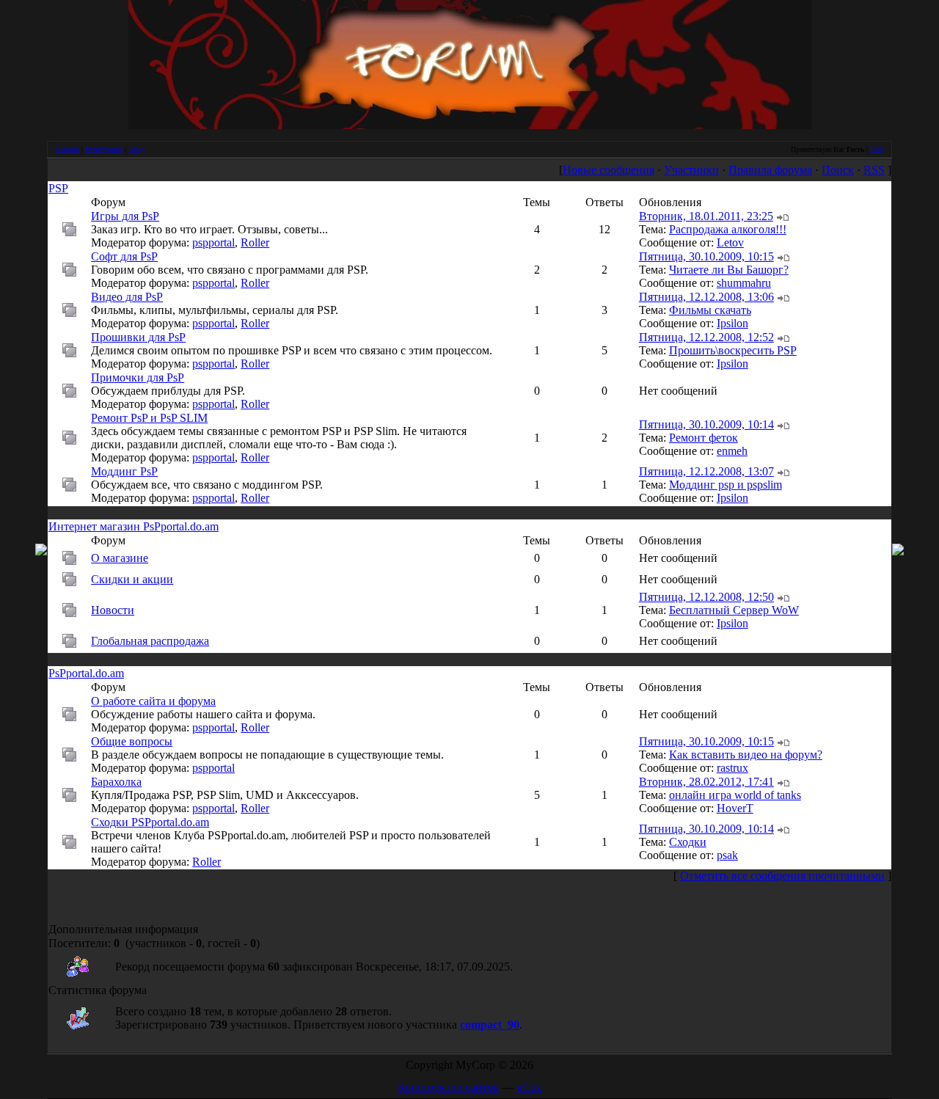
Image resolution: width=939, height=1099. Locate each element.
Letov (730, 242)
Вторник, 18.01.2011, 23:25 (706, 216)
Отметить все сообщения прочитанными (782, 875)
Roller (255, 242)
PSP (58, 188)
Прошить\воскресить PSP (733, 350)
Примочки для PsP (137, 377)
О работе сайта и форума (153, 701)
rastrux (732, 768)
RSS (877, 149)
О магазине (119, 558)
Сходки (687, 842)
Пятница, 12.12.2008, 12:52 (706, 337)
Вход (136, 149)
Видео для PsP (127, 297)
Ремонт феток (703, 437)
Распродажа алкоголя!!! (727, 229)
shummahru (744, 283)
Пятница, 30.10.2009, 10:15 (706, 256)
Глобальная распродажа (150, 641)
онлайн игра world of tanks (735, 795)
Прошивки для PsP (138, 337)
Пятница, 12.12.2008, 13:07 (706, 471)
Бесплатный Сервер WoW (734, 610)
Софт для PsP (124, 256)
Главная (67, 149)
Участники (691, 170)
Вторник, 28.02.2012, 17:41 (706, 781)
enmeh (732, 451)
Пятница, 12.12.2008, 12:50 (706, 597)
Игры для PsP (125, 216)
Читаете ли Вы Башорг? (729, 269)
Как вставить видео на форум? (745, 754)
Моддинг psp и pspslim (725, 484)
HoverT (735, 808)
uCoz (528, 1087)
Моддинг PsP (124, 471)
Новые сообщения (608, 170)
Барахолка (116, 781)
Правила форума (770, 170)
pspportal (213, 242)
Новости (112, 610)
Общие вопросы (131, 741)
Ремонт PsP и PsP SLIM (149, 418)
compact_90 (489, 1024)
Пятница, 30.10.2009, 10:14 (706, 424)
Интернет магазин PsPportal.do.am (133, 526)
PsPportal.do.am (86, 673)
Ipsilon (732, 323)
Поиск (838, 170)
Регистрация (104, 149)
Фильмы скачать (710, 310)
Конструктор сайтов (448, 1087)
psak (727, 855)
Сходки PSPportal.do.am (150, 822)
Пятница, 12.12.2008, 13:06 (706, 297)
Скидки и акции (132, 579)
